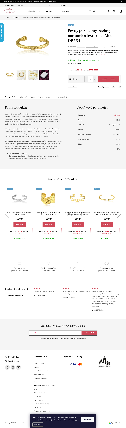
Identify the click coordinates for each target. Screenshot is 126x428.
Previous (7, 214)
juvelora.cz (13, 367)
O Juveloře (37, 396)
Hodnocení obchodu (40, 378)
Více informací (102, 54)
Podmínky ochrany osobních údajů (44, 385)
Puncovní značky (39, 374)
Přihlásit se (89, 333)
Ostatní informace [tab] (44, 97)
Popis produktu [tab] (10, 97)
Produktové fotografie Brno (42, 411)
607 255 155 (13, 356)
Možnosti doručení (76, 63)
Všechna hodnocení (15, 296)
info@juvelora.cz (15, 361)
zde (76, 420)
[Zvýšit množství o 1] (94, 79)
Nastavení (37, 424)
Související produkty (61, 97)
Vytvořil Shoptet (116, 423)
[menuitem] (33, 11)
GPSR (36, 389)
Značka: (72, 87)
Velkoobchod (38, 407)
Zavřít (79, 86)
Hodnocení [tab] (22, 97)
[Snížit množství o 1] (86, 79)
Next (119, 214)
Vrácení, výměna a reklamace (43, 371)
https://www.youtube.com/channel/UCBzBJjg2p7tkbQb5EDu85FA (18, 367)
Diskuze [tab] (32, 97)
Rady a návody (38, 400)
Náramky (117, 115)
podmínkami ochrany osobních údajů (73, 338)
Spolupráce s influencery (41, 404)
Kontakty (20, 5)
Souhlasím (87, 419)
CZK (120, 5)
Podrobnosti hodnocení (92, 47)
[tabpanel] (19, 216)
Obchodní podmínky (40, 382)
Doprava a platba (9, 5)
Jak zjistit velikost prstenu (42, 393)
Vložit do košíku (108, 79)
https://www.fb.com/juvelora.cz (7, 367)
